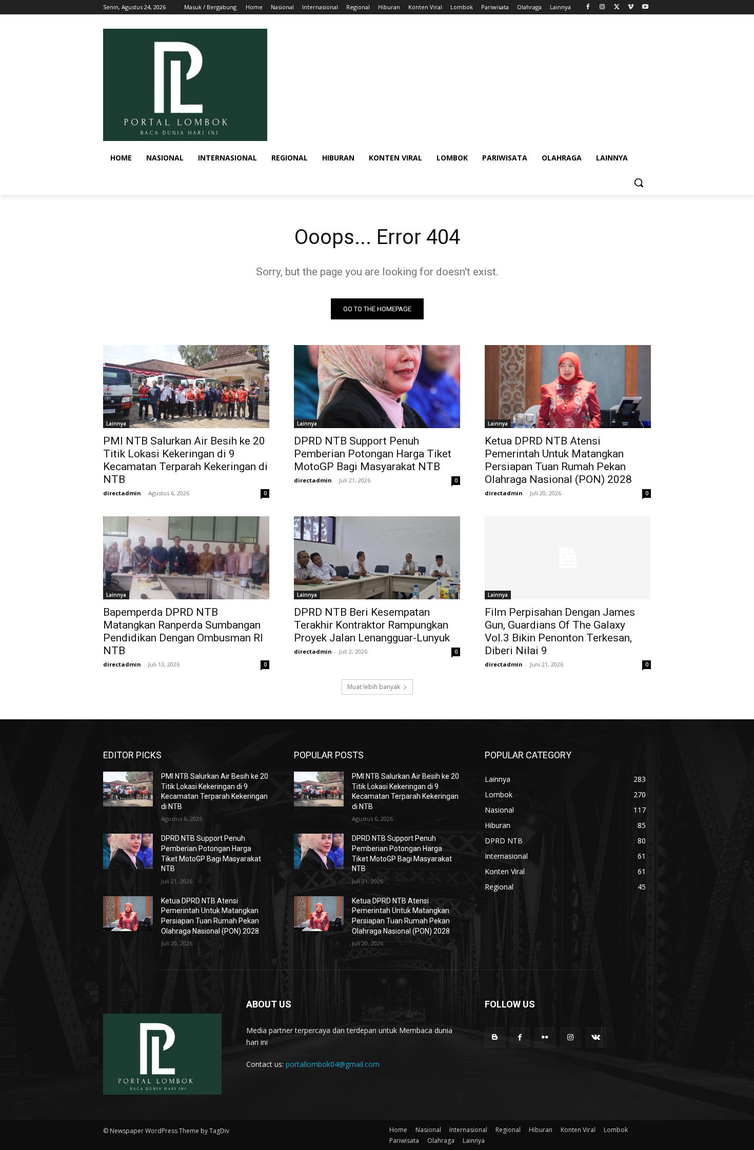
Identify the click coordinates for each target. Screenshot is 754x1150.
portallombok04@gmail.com (333, 1064)
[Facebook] (588, 7)
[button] (638, 182)
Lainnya (116, 423)
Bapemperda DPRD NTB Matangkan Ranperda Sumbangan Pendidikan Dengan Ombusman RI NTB (183, 631)
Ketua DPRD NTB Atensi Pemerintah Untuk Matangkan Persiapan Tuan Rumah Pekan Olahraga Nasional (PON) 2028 (558, 460)
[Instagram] (602, 7)
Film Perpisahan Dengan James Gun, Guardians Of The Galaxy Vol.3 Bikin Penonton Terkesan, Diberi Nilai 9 (560, 631)
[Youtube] (645, 7)
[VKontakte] (596, 1037)
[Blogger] (495, 1037)
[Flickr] (545, 1037)
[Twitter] (617, 7)
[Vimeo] (631, 7)
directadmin (122, 493)
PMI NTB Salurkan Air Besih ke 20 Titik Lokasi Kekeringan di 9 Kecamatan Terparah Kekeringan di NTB (185, 460)
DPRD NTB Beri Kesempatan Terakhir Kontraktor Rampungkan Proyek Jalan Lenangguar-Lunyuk (372, 625)
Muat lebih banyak (373, 686)
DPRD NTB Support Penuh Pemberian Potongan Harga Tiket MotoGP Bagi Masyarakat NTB (372, 454)
